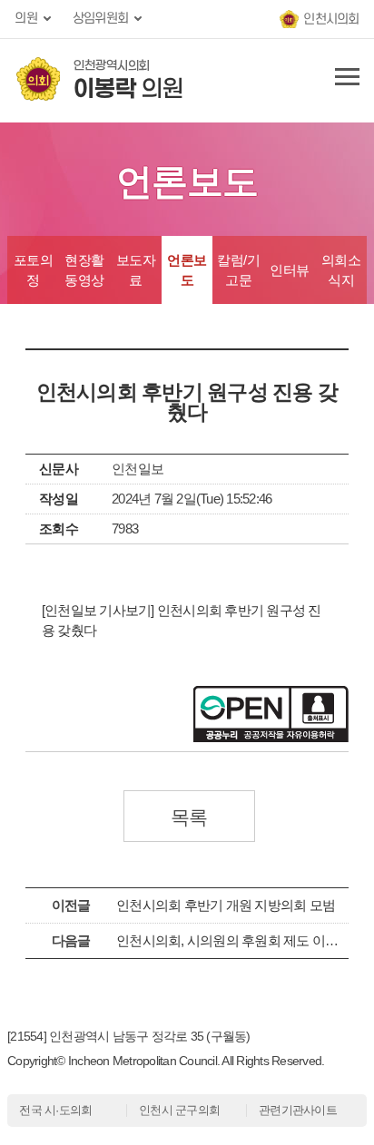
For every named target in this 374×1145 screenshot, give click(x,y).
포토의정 (34, 270)
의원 (26, 18)
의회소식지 (341, 270)
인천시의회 (331, 19)
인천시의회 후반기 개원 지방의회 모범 (225, 905)
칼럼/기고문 (238, 270)
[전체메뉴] (344, 80)
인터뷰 (290, 270)
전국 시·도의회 (55, 1110)
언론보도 (187, 270)
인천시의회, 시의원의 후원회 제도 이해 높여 (241, 940)
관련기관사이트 (298, 1110)
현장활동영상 (84, 270)
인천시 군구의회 (179, 1110)
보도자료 (136, 270)
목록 (189, 817)
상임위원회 (100, 18)
